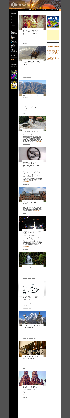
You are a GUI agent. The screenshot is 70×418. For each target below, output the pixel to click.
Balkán (25, 249)
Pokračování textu (26, 40)
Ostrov (53, 53)
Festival (58, 47)
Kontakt (55, 9)
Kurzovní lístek (39, 9)
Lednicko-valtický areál (52, 51)
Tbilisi (24, 113)
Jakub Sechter (29, 34)
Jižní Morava (49, 50)
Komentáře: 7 (33, 235)
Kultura (47, 51)
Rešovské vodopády (30, 267)
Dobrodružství (49, 47)
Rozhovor (48, 57)
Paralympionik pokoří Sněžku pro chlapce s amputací (31, 298)
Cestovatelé (49, 46)
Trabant (28, 184)
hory (53, 48)
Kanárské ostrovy (53, 50)
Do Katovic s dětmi (14, 47)
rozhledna (57, 56)
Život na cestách (13, 9)
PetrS (28, 166)
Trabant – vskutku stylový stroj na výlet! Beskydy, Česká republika (32, 164)
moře (56, 51)
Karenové (25, 43)
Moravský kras (28, 144)
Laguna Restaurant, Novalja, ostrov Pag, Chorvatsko (14, 50)
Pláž (50, 55)
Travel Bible (49, 58)
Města (51, 52)
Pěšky (53, 56)
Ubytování (52, 58)
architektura (49, 45)
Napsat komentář (34, 34)
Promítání (48, 56)
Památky (57, 53)
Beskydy (25, 184)
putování (51, 56)
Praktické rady (54, 55)
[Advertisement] (53, 35)
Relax (55, 56)
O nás (48, 9)
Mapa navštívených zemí (13, 13)
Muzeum (48, 52)
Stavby (51, 57)
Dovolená (56, 47)
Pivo (24, 368)
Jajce (27, 249)
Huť (24, 144)
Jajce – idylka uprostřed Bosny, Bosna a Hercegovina (32, 232)
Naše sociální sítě (44, 9)
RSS (57, 9)
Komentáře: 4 (31, 166)
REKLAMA (52, 9)
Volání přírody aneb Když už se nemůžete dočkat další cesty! (32, 63)
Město (53, 52)
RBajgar (28, 134)
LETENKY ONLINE (34, 9)
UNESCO (56, 58)
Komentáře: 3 (32, 134)
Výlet (47, 59)
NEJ (56, 52)
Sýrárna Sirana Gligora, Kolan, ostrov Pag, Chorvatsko (14, 38)
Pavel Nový (28, 235)
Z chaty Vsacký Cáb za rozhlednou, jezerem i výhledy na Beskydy (14, 34)
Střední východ (13, 25)
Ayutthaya (25, 397)
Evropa (11, 19)
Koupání (57, 50)
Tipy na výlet (54, 57)
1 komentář (33, 389)
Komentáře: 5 (32, 205)
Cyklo (58, 46)
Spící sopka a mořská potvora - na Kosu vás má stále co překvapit (14, 41)
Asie (11, 16)
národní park (49, 53)
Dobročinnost (53, 47)
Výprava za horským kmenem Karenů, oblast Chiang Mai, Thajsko (31, 32)
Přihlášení (30, 9)
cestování (54, 46)
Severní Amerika (12, 22)
